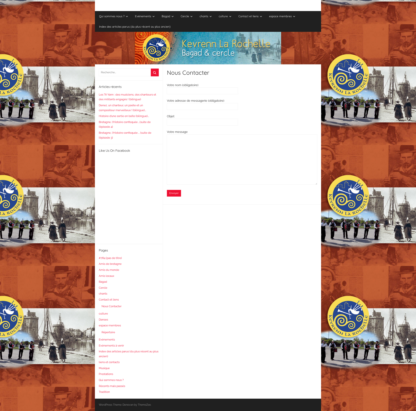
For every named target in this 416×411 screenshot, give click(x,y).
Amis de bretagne (110, 263)
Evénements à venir (111, 345)
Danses (103, 319)
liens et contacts (109, 362)
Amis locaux (106, 275)
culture (223, 16)
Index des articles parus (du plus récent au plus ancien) (134, 26)
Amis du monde (109, 269)
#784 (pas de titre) (110, 258)
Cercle (185, 16)
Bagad (166, 16)
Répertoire (108, 332)
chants (204, 16)
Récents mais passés (112, 386)
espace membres (280, 16)
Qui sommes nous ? (111, 16)
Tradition (104, 391)
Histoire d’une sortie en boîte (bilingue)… (124, 116)
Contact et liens (248, 16)
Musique (104, 368)
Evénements (143, 16)
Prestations (106, 374)
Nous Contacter (112, 306)
